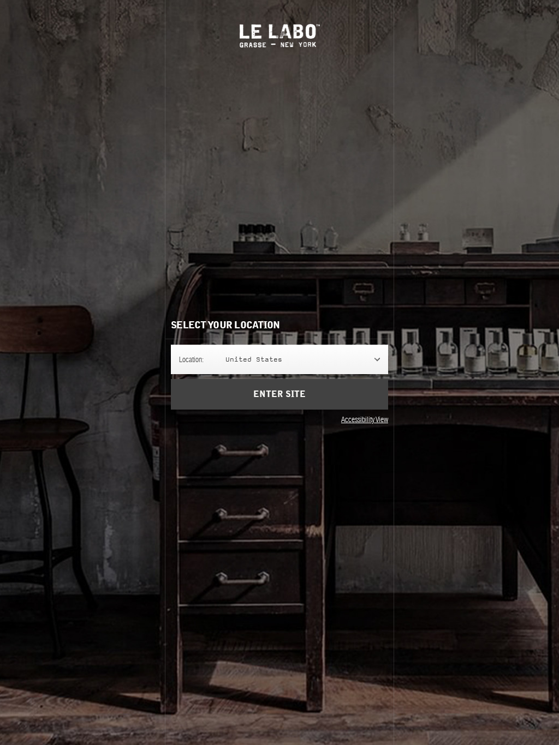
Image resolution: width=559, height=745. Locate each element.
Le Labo (280, 35)
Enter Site (279, 394)
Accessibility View (364, 419)
